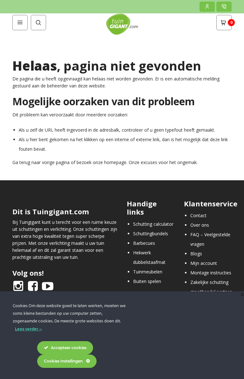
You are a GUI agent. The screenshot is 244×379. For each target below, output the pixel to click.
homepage (115, 162)
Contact (198, 215)
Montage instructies (210, 273)
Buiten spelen (147, 281)
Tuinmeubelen (147, 272)
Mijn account (203, 263)
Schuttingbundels (150, 234)
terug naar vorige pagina (44, 162)
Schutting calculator (153, 224)
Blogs (196, 254)
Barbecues (144, 243)
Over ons (199, 225)
